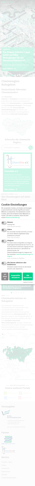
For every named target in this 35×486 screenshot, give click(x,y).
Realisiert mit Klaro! (28, 282)
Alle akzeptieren (28, 276)
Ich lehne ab (5, 276)
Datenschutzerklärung (13, 217)
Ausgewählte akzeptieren (15, 276)
